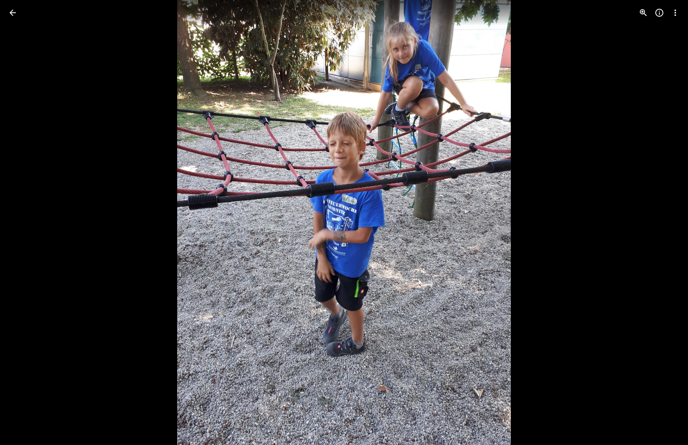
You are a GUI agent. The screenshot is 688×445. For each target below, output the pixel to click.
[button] (22, 223)
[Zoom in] (643, 13)
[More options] (675, 13)
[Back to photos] (12, 12)
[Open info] (659, 13)
